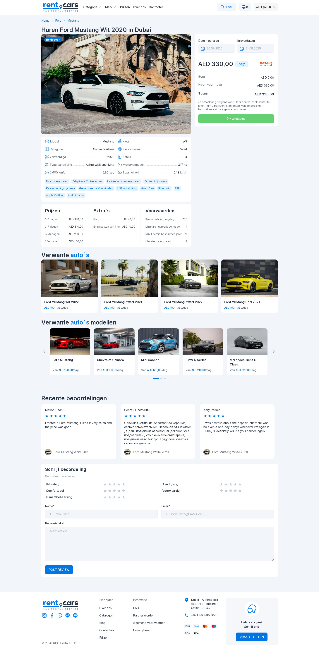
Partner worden (143, 615)
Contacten (156, 7)
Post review (59, 569)
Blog (102, 623)
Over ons (139, 7)
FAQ (136, 608)
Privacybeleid (142, 630)
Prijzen (125, 7)
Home (45, 20)
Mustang (73, 20)
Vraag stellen (252, 637)
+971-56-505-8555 (204, 615)
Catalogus (106, 615)
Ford (58, 20)
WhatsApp (238, 119)
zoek (229, 7)
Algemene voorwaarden (149, 623)
